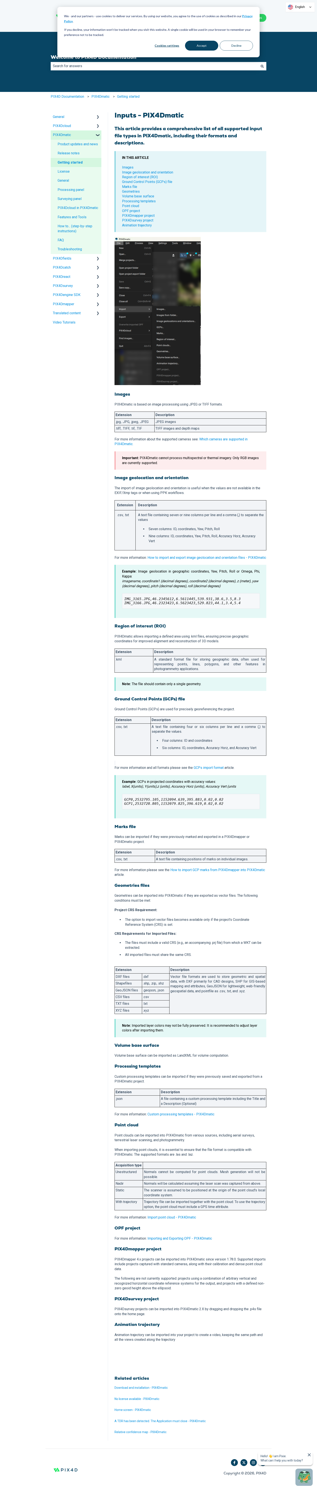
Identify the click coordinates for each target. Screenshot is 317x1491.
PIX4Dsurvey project (137, 220)
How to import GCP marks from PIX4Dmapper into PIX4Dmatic (217, 870)
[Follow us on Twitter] (243, 1462)
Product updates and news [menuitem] (78, 144)
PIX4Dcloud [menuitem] (62, 126)
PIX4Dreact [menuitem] (61, 277)
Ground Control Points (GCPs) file (147, 182)
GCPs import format (209, 768)
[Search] (262, 66)
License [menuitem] (64, 171)
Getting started (128, 96)
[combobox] (154, 66)
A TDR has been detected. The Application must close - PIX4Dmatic (160, 1421)
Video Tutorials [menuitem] (64, 322)
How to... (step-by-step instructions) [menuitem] (75, 228)
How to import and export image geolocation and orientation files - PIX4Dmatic (207, 558)
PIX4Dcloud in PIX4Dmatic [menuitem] (78, 208)
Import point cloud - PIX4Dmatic (172, 1217)
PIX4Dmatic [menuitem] (62, 135)
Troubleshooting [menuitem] (70, 249)
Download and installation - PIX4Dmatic (141, 1387)
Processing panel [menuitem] (71, 190)
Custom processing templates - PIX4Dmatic (181, 1114)
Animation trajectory (137, 225)
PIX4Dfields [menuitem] (62, 258)
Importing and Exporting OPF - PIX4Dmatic (180, 1238)
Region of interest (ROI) (140, 177)
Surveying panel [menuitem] (70, 199)
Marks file (129, 187)
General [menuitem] (58, 117)
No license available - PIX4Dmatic (137, 1399)
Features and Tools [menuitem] (72, 217)
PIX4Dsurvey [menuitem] (63, 286)
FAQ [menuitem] (61, 240)
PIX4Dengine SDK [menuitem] (66, 295)
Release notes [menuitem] (69, 153)
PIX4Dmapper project (138, 216)
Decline (236, 45)
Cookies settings (167, 45)
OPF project (131, 211)
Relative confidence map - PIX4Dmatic (140, 1432)
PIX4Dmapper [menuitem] (63, 304)
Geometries (131, 191)
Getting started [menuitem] (70, 162)
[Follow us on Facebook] (234, 1462)
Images (127, 167)
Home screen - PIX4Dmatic (133, 1410)
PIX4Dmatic (100, 96)
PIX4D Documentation (67, 96)
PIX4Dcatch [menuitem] (62, 267)
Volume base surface (138, 196)
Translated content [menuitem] (67, 313)
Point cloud (130, 206)
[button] (97, 117)
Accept (202, 45)
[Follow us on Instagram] (253, 1462)
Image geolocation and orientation (147, 172)
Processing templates (139, 201)
